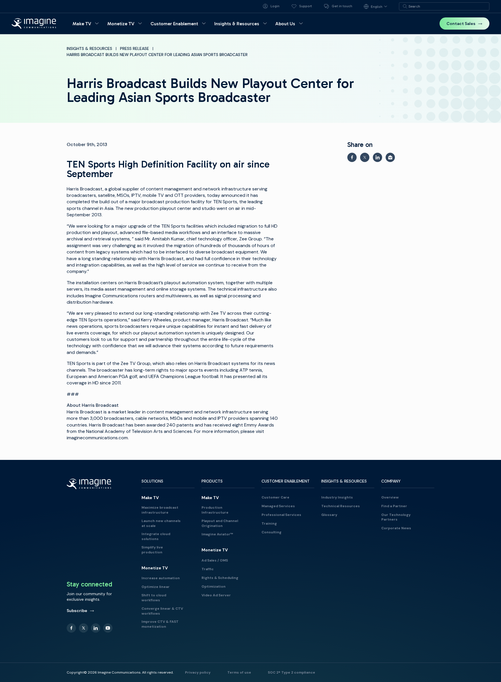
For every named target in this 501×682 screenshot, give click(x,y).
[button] (86, 23)
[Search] (405, 6)
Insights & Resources (89, 48)
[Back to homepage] (34, 23)
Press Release (134, 48)
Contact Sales (460, 23)
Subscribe (77, 610)
